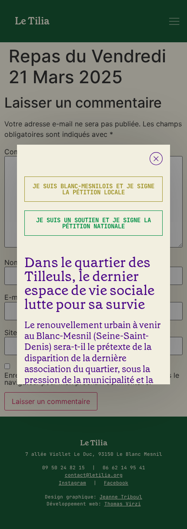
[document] (93, 264)
